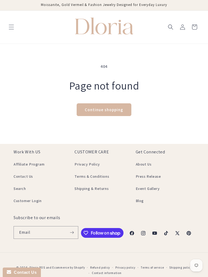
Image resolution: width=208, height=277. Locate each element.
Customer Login (27, 200)
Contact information (106, 273)
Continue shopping (104, 109)
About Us (144, 164)
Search (20, 188)
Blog (140, 200)
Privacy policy (125, 267)
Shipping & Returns (91, 188)
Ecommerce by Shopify (68, 267)
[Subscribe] (72, 232)
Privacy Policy (87, 164)
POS (42, 267)
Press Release (148, 176)
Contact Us (23, 176)
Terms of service (152, 267)
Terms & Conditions (91, 176)
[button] (11, 27)
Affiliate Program (29, 164)
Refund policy (100, 267)
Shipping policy (180, 267)
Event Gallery (148, 188)
